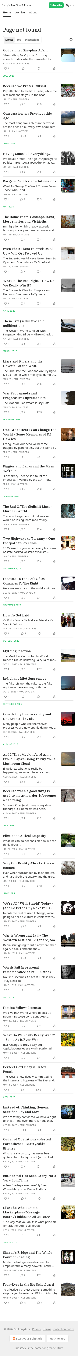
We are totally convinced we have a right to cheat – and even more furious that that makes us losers (29, 1118)
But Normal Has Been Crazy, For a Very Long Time (29, 1178)
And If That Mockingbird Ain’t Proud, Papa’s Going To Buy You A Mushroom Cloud (29, 759)
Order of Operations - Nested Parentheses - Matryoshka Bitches (27, 1143)
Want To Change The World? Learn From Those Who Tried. (29, 188)
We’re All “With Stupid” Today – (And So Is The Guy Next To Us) (28, 905)
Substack (20, 1348)
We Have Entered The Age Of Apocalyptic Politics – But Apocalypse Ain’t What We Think (30, 160)
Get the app (57, 1338)
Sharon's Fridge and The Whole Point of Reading (27, 1254)
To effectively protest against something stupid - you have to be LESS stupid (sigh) (30, 1291)
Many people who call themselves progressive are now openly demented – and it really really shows (29, 725)
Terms (47, 1329)
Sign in (70, 5)
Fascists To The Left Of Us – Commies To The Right (25, 581)
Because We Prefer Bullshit (24, 86)
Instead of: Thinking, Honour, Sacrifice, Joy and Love (26, 1109)
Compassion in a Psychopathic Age (27, 115)
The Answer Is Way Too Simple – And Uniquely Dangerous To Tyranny (27, 292)
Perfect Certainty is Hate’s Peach (25, 1069)
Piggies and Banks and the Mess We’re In (28, 468)
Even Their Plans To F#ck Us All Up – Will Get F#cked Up (28, 251)
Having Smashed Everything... (27, 154)
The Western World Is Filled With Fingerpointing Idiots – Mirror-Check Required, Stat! (27, 332)
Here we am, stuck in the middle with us (29, 588)
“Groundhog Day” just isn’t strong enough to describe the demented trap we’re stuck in (28, 57)
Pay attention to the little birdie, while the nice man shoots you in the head (30, 93)
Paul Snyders (21, 63)
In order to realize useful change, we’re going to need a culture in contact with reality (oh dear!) (28, 915)
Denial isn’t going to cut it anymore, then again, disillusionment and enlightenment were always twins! (29, 947)
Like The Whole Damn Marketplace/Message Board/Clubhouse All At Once (26, 1212)
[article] (39, 59)
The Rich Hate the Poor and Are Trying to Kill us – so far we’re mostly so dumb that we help (30, 372)
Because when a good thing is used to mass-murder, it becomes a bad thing (30, 795)
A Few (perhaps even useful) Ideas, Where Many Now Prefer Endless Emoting (25, 1187)
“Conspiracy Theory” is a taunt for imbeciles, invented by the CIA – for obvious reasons (26, 477)
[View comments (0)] (23, 68)
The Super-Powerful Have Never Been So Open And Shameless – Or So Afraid (29, 260)
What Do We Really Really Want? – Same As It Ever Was (29, 1037)
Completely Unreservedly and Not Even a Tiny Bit (27, 716)
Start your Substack (29, 1338)
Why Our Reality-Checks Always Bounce (29, 865)
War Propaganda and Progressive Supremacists (24, 395)
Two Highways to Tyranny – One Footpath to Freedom (29, 540)
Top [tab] (19, 39)
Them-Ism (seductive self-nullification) (24, 323)
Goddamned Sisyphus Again (25, 50)
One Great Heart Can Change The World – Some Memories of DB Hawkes (29, 434)
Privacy (36, 1329)
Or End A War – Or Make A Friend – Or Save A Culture (28, 622)
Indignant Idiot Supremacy (24, 678)
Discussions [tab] (32, 39)
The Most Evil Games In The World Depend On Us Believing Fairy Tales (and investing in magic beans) (29, 658)
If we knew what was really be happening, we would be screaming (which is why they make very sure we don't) (28, 770)
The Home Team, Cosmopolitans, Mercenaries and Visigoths (29, 219)
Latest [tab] (9, 39)
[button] (7, 12)
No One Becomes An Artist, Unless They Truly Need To (29, 979)
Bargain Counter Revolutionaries (29, 181)
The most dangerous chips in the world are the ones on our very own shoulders (29, 125)
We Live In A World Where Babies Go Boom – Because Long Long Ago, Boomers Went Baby (27, 1014)
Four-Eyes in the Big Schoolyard (28, 1284)
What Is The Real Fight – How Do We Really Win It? (28, 283)
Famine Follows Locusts (22, 1008)
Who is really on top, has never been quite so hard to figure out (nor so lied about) (28, 1155)
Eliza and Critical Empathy (24, 836)
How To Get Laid (16, 615)
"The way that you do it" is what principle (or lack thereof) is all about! (29, 1223)
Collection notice (63, 1329)
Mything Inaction (17, 651)
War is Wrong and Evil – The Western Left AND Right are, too (29, 937)
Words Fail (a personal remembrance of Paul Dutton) (27, 969)
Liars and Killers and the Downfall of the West (23, 363)
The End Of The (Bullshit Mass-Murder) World (27, 509)
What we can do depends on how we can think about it (29, 842)
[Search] (71, 39)
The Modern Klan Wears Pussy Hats (26, 403)
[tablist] (22, 39)
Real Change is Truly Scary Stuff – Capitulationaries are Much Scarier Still (28, 1046)
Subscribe (56, 5)
